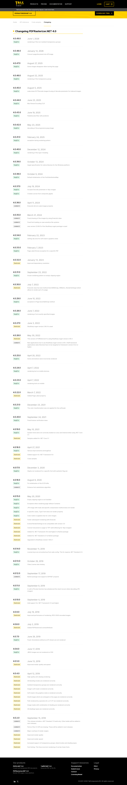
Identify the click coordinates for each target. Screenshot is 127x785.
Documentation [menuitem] (56, 4)
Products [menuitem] (34, 4)
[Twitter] (17, 781)
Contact (74, 771)
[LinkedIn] (14, 781)
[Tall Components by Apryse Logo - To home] (19, 6)
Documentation (76, 766)
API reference (24, 22)
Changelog (47, 22)
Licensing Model (76, 774)
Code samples (36, 22)
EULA (96, 766)
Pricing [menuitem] (44, 4)
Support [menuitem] (68, 4)
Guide (15, 22)
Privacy (96, 769)
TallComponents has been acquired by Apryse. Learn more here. (35, 9)
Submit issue (75, 769)
